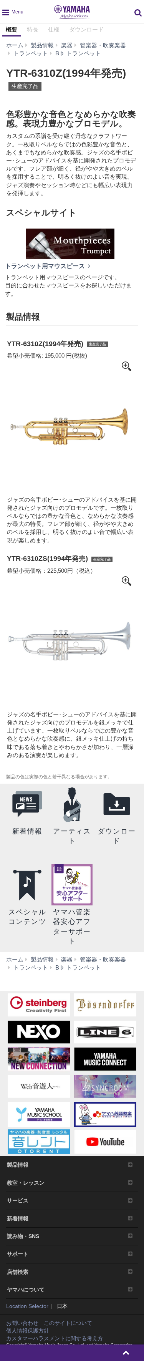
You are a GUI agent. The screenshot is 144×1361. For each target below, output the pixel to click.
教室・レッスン (26, 1183)
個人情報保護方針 (27, 1331)
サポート (17, 1254)
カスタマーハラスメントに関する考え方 (54, 1338)
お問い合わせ (22, 1323)
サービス (17, 1200)
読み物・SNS (23, 1236)
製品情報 (17, 1165)
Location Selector (27, 1306)
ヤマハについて (26, 1289)
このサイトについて (68, 1323)
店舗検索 (17, 1272)
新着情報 (17, 1218)
